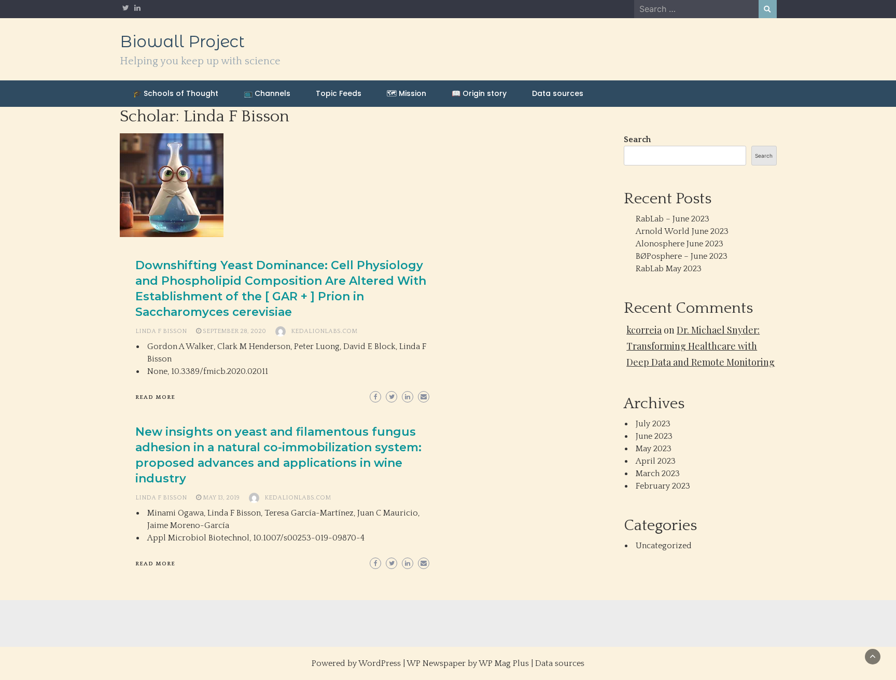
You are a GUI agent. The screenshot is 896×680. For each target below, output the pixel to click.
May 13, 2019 (221, 497)
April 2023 (656, 461)
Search (637, 139)
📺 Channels (267, 93)
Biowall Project (182, 41)
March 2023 (658, 473)
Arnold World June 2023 (682, 231)
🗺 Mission (406, 93)
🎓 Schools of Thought (175, 93)
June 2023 (654, 436)
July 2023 (653, 423)
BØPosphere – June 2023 (681, 256)
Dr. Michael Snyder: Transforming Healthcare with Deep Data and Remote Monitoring (700, 346)
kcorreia (644, 330)
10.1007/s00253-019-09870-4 (309, 538)
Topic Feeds (338, 93)
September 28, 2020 (234, 331)
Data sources (557, 93)
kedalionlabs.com (324, 331)
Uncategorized (664, 545)
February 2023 (663, 486)
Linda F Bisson (161, 331)
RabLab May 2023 (669, 268)
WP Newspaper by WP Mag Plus (468, 663)
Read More (155, 397)
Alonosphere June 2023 (679, 243)
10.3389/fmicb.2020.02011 (219, 371)
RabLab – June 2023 (672, 219)
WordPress (379, 663)
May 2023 (653, 448)
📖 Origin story (479, 93)
